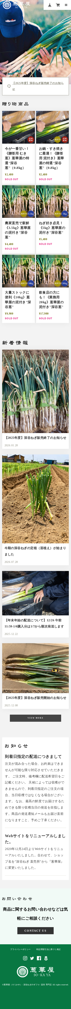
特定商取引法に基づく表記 (48, 949)
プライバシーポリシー (20, 949)
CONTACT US (35, 930)
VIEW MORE (35, 718)
